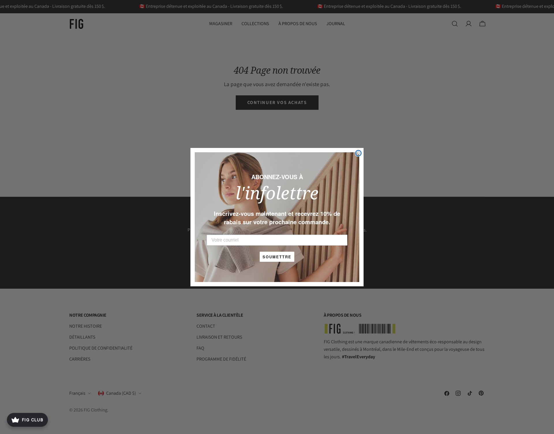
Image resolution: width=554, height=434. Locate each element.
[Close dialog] (358, 153)
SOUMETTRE (277, 256)
